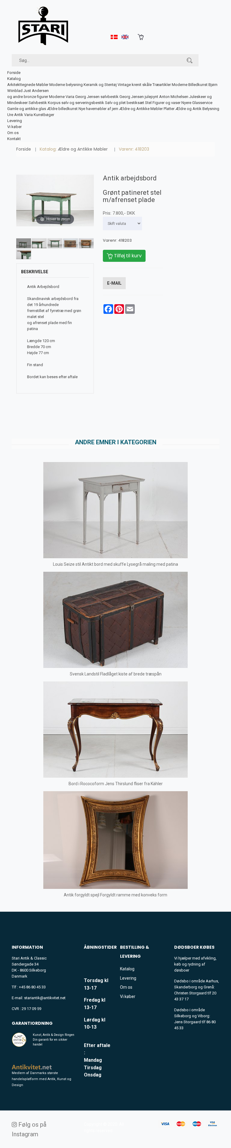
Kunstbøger (44, 114)
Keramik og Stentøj (100, 84)
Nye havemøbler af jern (98, 108)
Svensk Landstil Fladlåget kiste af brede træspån (116, 674)
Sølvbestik (38, 102)
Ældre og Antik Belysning (197, 108)
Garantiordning (32, 1023)
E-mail (114, 283)
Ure (10, 114)
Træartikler (161, 84)
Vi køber (14, 126)
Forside (13, 72)
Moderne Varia (61, 96)
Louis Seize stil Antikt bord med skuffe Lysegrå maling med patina (115, 564)
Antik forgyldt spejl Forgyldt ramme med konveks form (115, 894)
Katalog (14, 78)
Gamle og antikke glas (26, 108)
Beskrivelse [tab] (34, 271)
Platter (169, 108)
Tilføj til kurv (127, 255)
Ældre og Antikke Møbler (141, 108)
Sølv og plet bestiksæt (124, 102)
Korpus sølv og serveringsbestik (76, 102)
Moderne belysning (66, 84)
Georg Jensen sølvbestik (97, 96)
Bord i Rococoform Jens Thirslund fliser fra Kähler (116, 783)
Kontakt (14, 138)
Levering (14, 120)
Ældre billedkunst (62, 108)
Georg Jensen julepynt (138, 96)
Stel (148, 102)
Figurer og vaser (166, 102)
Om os (13, 132)
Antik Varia (23, 114)
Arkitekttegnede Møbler (27, 84)
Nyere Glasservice (196, 102)
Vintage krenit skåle (135, 84)
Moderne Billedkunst (190, 84)
